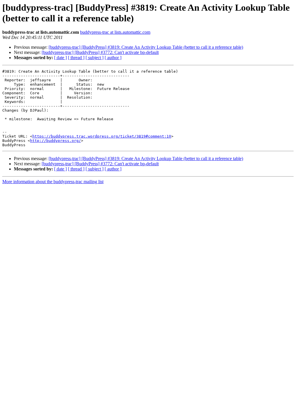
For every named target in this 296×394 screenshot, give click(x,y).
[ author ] (113, 57)
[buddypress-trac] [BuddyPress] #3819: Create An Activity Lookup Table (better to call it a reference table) (146, 47)
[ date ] (60, 57)
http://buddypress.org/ (55, 140)
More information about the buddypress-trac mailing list (52, 181)
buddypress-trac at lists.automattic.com (115, 32)
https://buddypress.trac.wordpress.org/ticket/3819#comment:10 (101, 136)
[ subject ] (94, 57)
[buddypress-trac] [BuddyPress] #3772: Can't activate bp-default (100, 52)
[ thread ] (76, 57)
